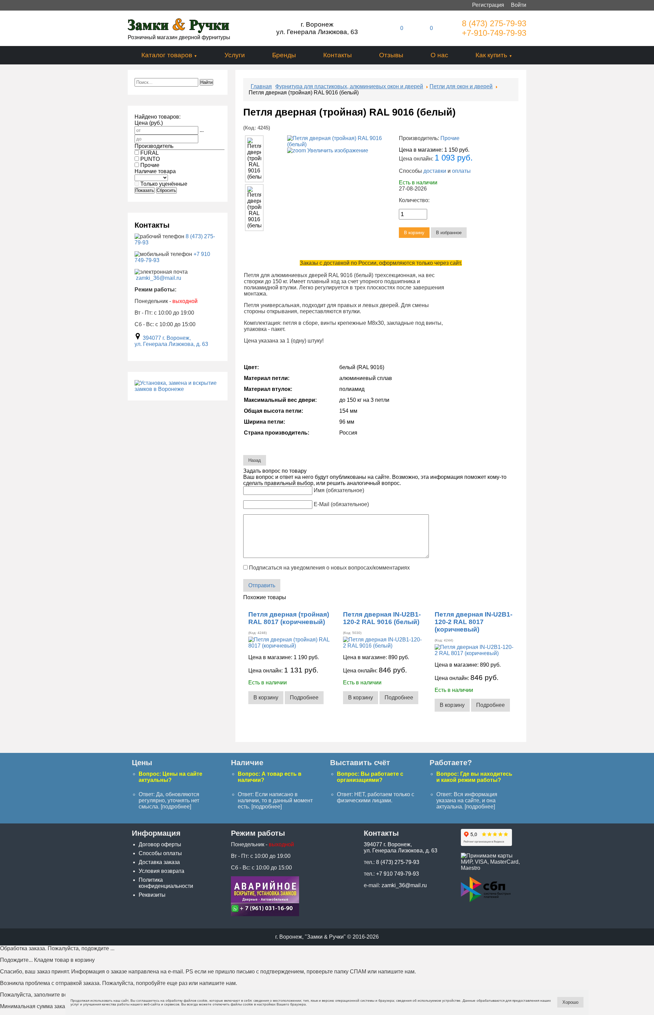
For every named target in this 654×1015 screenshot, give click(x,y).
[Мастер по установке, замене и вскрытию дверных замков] (177, 389)
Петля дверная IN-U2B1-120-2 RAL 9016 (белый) (382, 618)
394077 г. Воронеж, (167, 338)
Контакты (337, 55)
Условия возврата (161, 871)
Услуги (234, 55)
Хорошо (570, 1002)
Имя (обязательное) (339, 490)
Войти (518, 5)
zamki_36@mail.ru (158, 278)
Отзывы (391, 55)
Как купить (491, 55)
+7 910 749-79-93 (397, 874)
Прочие (450, 138)
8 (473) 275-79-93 (494, 23)
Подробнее (304, 697)
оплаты (461, 171)
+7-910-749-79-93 (494, 32)
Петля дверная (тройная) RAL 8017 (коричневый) (288, 618)
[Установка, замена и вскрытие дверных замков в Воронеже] (265, 914)
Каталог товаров (166, 55)
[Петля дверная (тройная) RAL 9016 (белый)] (254, 158)
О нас (439, 55)
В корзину (265, 697)
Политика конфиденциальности (166, 883)
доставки (434, 171)
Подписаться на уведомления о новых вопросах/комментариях (329, 568)
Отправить (261, 585)
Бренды (284, 55)
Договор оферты (160, 844)
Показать (144, 190)
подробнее (176, 806)
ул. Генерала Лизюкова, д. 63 (171, 344)
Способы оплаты (160, 853)
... (202, 130)
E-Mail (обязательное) (341, 504)
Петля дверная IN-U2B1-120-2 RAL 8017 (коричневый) (473, 622)
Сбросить (166, 190)
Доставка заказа (159, 862)
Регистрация (488, 5)
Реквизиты (152, 895)
